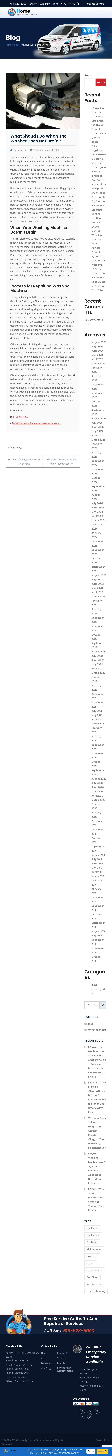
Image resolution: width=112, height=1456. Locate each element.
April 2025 (97, 435)
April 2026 (97, 359)
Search (88, 75)
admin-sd (22, 150)
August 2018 (98, 931)
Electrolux (92, 1242)
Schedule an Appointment (65, 1369)
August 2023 (98, 575)
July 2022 (97, 656)
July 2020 (97, 783)
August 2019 (98, 855)
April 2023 (97, 592)
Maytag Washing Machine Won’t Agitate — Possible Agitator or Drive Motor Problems (98, 248)
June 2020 (97, 787)
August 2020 (98, 778)
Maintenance (94, 1249)
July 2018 (96, 935)
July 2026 (97, 346)
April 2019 (96, 872)
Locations (46, 1363)
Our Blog (46, 1368)
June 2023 (97, 584)
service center (95, 1284)
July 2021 (96, 711)
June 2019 (97, 863)
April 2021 (96, 719)
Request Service (94, 3)
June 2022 (97, 660)
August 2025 (98, 418)
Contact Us (63, 1353)
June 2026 (97, 350)
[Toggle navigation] (102, 12)
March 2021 (98, 723)
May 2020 (97, 791)
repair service (94, 1270)
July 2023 (97, 579)
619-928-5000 (18, 3)
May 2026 (97, 355)
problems (92, 1256)
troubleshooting (96, 1291)
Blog (19, 447)
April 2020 (97, 795)
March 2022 (98, 673)
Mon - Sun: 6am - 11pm (45, 3)
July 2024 (97, 503)
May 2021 (96, 715)
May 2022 (97, 664)
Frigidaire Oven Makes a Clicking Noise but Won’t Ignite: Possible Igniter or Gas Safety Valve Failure (98, 167)
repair (90, 1263)
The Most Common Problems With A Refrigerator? (61, 460)
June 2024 (97, 507)
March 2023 (98, 596)
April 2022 (97, 668)
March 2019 (98, 876)
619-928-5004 (22, 1372)
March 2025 (98, 439)
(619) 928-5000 (20, 417)
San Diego (92, 1277)
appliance (92, 1228)
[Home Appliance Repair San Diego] (28, 12)
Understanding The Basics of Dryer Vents (25, 460)
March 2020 (98, 800)
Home (44, 1353)
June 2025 (97, 427)
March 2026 (98, 363)
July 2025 (97, 422)
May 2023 (97, 588)
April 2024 (97, 516)
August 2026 (98, 342)
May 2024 (97, 511)
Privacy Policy (103, 1440)
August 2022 (98, 651)
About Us (46, 1358)
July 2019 (96, 859)
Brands (61, 1363)
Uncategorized (97, 1030)
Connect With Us (22, 1365)
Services (61, 1358)
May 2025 (97, 431)
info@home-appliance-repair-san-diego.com (37, 423)
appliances (93, 1235)
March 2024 (98, 520)
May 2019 (96, 867)
